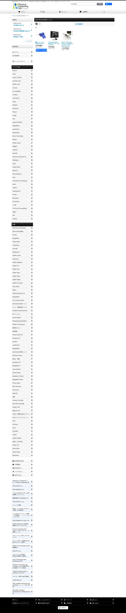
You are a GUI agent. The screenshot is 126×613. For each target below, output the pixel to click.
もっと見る (27, 41)
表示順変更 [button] (80, 24)
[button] (104, 12)
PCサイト (64, 607)
